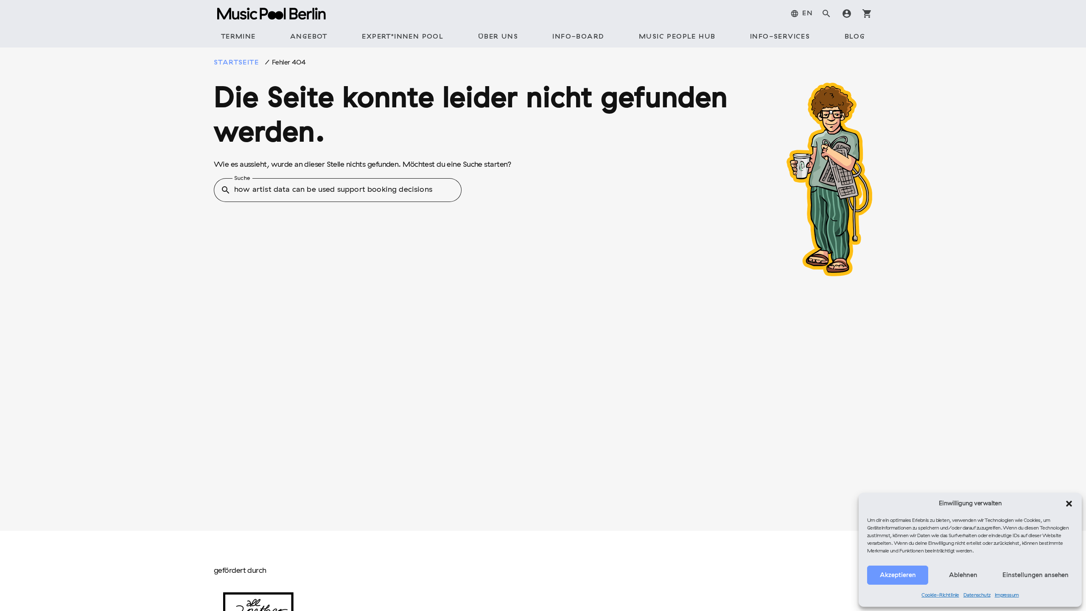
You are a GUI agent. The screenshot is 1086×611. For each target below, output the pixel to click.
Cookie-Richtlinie (940, 595)
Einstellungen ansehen (1035, 575)
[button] (1069, 503)
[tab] (801, 13)
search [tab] (826, 13)
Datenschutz (977, 595)
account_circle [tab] (847, 13)
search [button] (226, 190)
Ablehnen (963, 575)
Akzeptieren (898, 575)
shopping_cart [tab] (867, 13)
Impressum (1007, 595)
